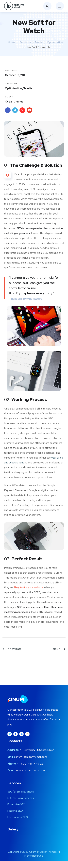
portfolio (25, 42)
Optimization (55, 42)
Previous (15, 649)
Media (39, 42)
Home (11, 42)
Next (56, 649)
